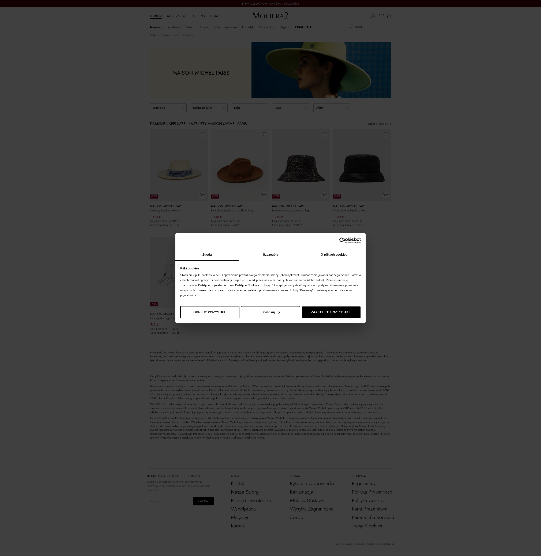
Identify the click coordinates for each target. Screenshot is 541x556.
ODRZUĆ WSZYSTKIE (209, 312)
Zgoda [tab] (207, 254)
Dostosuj (268, 312)
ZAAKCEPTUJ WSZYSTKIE (331, 312)
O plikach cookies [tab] (334, 254)
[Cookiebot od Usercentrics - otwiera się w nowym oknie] (342, 240)
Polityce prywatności (213, 285)
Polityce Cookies (247, 285)
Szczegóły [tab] (270, 254)
